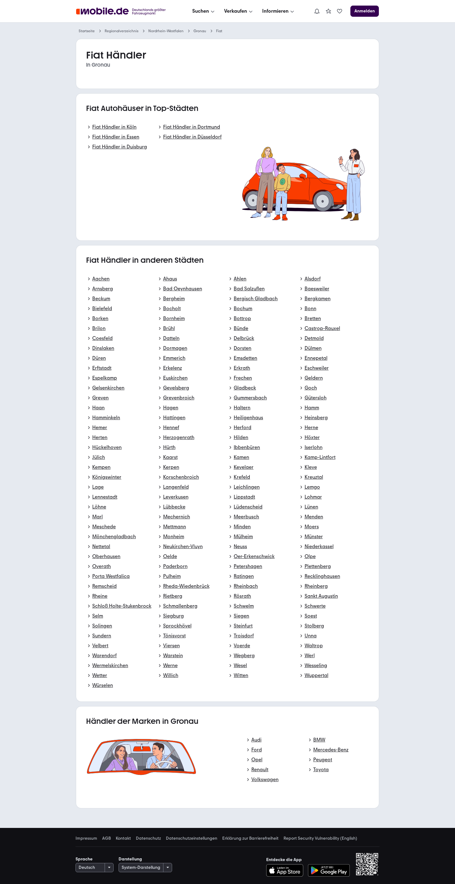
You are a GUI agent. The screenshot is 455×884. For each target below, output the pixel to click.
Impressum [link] (86, 838)
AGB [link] (106, 838)
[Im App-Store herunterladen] (286, 870)
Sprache (84, 859)
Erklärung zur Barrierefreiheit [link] (250, 838)
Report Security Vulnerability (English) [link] (320, 838)
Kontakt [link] (123, 838)
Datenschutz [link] (148, 838)
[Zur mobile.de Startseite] (126, 11)
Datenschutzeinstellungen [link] (191, 838)
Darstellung (130, 859)
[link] (328, 11)
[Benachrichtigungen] (317, 11)
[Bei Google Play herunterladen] (329, 870)
